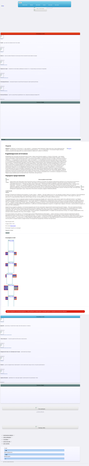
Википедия (13, 226)
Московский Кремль (3, 90)
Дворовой (2, 321)
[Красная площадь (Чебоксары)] (11, 267)
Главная (24, 4)
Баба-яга (1, 51)
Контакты (31, 4)
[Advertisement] (40, 121)
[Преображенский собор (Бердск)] (11, 290)
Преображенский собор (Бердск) (5, 347)
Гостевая (44, 4)
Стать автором (41, 409)
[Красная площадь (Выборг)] (11, 245)
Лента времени (38, 4)
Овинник (2, 360)
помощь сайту (41, 427)
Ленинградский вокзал (4, 77)
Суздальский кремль (4, 373)
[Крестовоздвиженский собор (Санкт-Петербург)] (11, 278)
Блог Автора (57, 4)
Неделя (7, 192)
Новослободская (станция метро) (6, 334)
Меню (20, 2)
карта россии (50, 4)
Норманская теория (3, 64)
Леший (1, 38)
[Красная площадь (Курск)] (11, 256)
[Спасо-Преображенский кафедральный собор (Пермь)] (11, 301)
